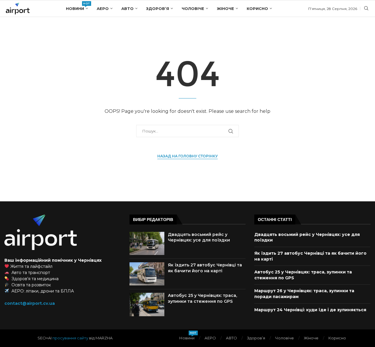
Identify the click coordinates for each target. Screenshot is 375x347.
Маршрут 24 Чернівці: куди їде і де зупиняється (310, 309)
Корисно (257, 8)
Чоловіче (193, 8)
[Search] (366, 8)
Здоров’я (157, 8)
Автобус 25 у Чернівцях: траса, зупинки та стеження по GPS (202, 298)
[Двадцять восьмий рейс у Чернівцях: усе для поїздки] (146, 243)
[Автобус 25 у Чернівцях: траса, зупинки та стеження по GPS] (146, 304)
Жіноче (225, 8)
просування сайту (70, 338)
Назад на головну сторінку (187, 156)
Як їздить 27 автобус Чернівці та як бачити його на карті (205, 267)
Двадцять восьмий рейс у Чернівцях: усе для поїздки (199, 237)
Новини (77, 6)
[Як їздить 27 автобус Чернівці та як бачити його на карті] (146, 273)
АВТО (127, 8)
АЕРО (103, 8)
